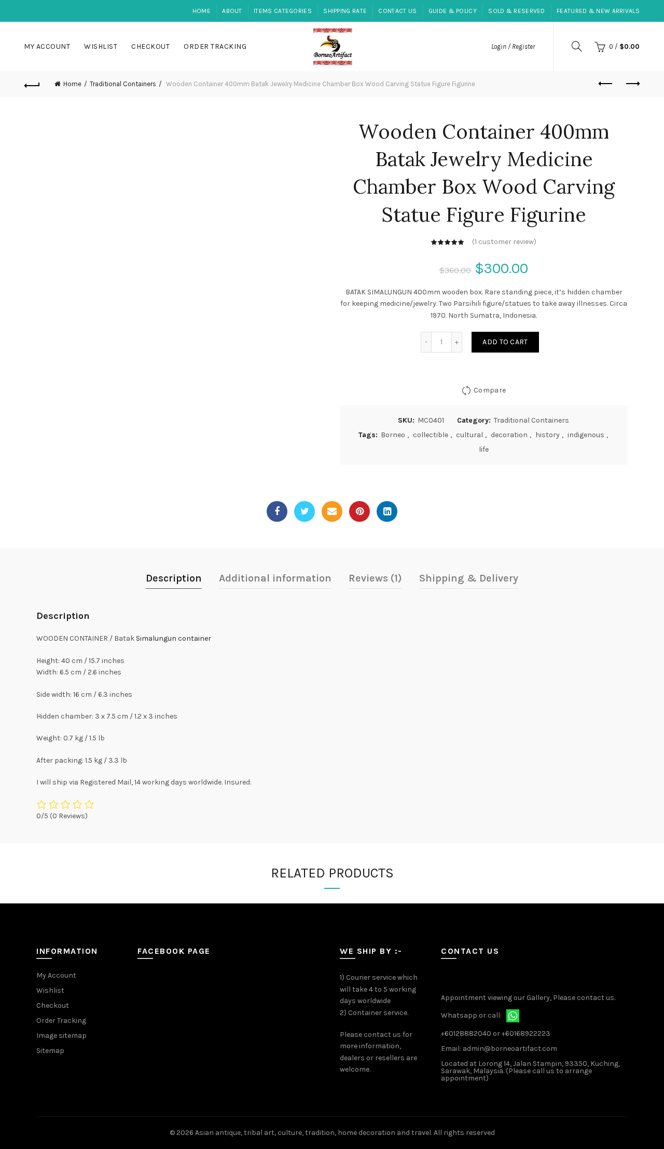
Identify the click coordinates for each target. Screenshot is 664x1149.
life (484, 449)
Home (201, 11)
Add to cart (505, 341)
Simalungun (156, 638)
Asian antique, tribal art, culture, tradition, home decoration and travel (313, 1132)
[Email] (332, 511)
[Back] (32, 84)
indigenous (586, 434)
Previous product (606, 84)
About (232, 11)
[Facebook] (277, 511)
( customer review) (504, 241)
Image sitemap (61, 1035)
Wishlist (100, 46)
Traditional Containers (123, 84)
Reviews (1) (375, 578)
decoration (509, 434)
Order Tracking (215, 46)
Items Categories (283, 11)
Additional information (275, 578)
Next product (632, 84)
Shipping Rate (345, 11)
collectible (430, 434)
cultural (469, 434)
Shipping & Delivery (468, 578)
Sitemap (50, 1050)
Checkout (150, 46)
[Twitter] (304, 511)
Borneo (393, 434)
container (194, 638)
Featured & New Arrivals (598, 11)
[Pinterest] (359, 511)
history (547, 434)
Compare (490, 390)
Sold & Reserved (516, 11)
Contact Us (397, 11)
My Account (47, 46)
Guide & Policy (452, 11)
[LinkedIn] (387, 511)
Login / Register (513, 46)
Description (174, 578)
